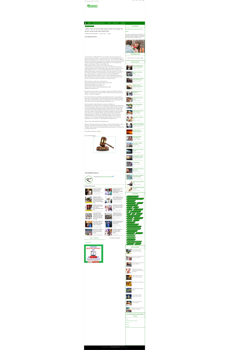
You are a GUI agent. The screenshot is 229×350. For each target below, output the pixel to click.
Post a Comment (88, 242)
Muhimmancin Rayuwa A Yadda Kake (137, 92)
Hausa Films (129, 213)
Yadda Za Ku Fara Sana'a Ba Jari (138, 182)
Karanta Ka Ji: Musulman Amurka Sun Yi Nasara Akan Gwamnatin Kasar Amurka (98, 231)
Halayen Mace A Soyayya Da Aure (138, 118)
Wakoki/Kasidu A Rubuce (131, 239)
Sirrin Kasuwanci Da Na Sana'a (132, 230)
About (133, 0)
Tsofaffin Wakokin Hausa (131, 237)
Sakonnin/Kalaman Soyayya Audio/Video (134, 228)
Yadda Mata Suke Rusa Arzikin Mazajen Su (137, 137)
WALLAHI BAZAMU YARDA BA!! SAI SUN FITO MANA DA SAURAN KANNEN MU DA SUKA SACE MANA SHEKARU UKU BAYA (98, 216)
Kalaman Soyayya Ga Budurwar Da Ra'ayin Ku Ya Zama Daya (138, 86)
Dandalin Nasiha (129, 207)
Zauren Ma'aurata (138, 243)
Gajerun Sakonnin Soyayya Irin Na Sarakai (138, 188)
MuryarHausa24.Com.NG (115, 346)
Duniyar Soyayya (130, 209)
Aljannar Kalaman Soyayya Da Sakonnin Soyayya (135, 198)
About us (127, 324)
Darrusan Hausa (136, 207)
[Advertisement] (122, 12)
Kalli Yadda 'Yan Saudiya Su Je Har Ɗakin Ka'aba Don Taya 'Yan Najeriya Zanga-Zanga (118, 207)
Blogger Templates (113, 348)
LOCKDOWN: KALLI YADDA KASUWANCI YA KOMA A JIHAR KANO (117, 214)
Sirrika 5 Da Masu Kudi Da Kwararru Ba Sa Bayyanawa (138, 66)
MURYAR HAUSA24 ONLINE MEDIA (105, 176)
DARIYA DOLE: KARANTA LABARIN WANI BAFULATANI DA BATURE (137, 270)
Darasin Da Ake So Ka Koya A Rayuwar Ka (138, 169)
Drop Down (116, 22)
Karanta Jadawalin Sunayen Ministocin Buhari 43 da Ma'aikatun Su (118, 222)
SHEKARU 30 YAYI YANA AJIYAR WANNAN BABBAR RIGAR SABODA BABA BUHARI (118, 190)
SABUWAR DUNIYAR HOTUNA (132, 224)
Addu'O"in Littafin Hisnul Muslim (132, 196)
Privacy (139, 0)
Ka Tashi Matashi (136, 162)
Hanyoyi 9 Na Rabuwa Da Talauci (137, 73)
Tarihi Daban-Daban (139, 233)
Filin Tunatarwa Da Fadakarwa (135, 211)
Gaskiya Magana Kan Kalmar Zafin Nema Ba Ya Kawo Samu (138, 79)
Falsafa (128, 211)
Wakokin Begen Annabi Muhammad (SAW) (134, 241)
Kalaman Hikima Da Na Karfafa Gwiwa (133, 215)
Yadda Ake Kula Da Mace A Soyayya (138, 98)
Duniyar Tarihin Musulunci (138, 209)
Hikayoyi (133, 213)
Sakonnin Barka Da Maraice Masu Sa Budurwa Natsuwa (138, 156)
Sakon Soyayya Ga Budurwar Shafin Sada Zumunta (138, 176)
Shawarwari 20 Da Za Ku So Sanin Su (138, 150)
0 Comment (109, 33)
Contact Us (128, 322)
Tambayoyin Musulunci (131, 233)
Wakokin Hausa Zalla (130, 243)
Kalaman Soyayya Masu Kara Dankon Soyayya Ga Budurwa (138, 124)
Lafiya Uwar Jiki (136, 220)
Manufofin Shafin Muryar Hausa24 (131, 320)
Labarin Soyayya (129, 220)
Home (127, 318)
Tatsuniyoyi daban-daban (131, 235)
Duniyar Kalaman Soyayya (99, 22)
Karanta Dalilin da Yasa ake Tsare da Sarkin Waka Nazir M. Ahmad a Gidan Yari (118, 198)
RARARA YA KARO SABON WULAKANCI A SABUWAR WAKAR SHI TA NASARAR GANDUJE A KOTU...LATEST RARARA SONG (98, 200)
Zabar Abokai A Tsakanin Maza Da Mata (137, 144)
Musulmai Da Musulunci (131, 222)
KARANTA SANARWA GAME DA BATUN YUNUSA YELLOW (97, 190)
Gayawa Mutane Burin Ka (137, 104)
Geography (128, 326)
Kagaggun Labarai (139, 213)
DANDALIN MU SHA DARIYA (132, 205)
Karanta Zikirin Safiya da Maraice (138, 282)
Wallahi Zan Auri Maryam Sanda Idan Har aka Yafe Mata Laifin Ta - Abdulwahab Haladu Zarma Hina (98, 207)
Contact (136, 0)
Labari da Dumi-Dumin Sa (89, 26)
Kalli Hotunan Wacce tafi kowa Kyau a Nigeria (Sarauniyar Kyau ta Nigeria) (117, 231)
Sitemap (143, 0)
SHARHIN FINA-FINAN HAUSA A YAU (134, 226)
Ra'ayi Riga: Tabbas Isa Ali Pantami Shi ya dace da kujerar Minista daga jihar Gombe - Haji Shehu (98, 223)
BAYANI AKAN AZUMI (131, 200)
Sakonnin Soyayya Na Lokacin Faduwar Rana (137, 131)
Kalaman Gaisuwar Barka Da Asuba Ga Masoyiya (138, 111)
